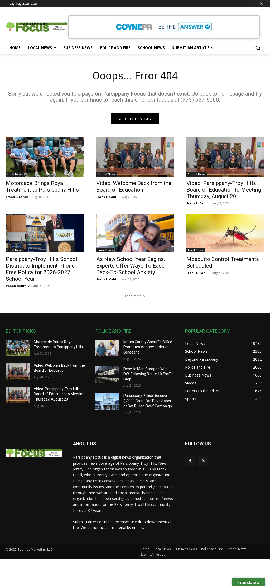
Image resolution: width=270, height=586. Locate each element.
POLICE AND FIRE (113, 331)
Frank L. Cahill (17, 197)
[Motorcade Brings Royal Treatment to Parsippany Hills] (45, 156)
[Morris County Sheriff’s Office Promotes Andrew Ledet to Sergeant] (107, 348)
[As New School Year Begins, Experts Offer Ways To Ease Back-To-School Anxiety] (135, 233)
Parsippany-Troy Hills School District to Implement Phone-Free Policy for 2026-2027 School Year (41, 269)
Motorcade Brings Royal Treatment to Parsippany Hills (42, 186)
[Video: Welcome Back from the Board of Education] (135, 156)
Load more (133, 296)
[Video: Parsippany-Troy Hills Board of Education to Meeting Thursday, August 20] (225, 156)
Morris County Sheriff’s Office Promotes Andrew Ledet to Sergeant (147, 347)
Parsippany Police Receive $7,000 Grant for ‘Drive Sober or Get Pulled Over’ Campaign (147, 400)
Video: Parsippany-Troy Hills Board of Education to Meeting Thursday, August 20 (223, 189)
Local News (14, 174)
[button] (258, 47)
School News (106, 174)
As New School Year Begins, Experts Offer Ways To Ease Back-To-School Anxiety (130, 265)
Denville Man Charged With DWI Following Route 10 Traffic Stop (148, 374)
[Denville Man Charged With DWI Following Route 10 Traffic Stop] (107, 374)
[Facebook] (254, 4)
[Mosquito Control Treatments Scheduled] (225, 233)
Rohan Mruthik (18, 286)
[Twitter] (261, 4)
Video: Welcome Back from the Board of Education (133, 186)
